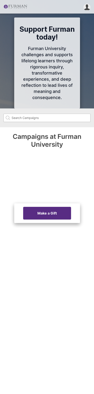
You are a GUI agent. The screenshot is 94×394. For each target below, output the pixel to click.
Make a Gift (47, 213)
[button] (87, 7)
